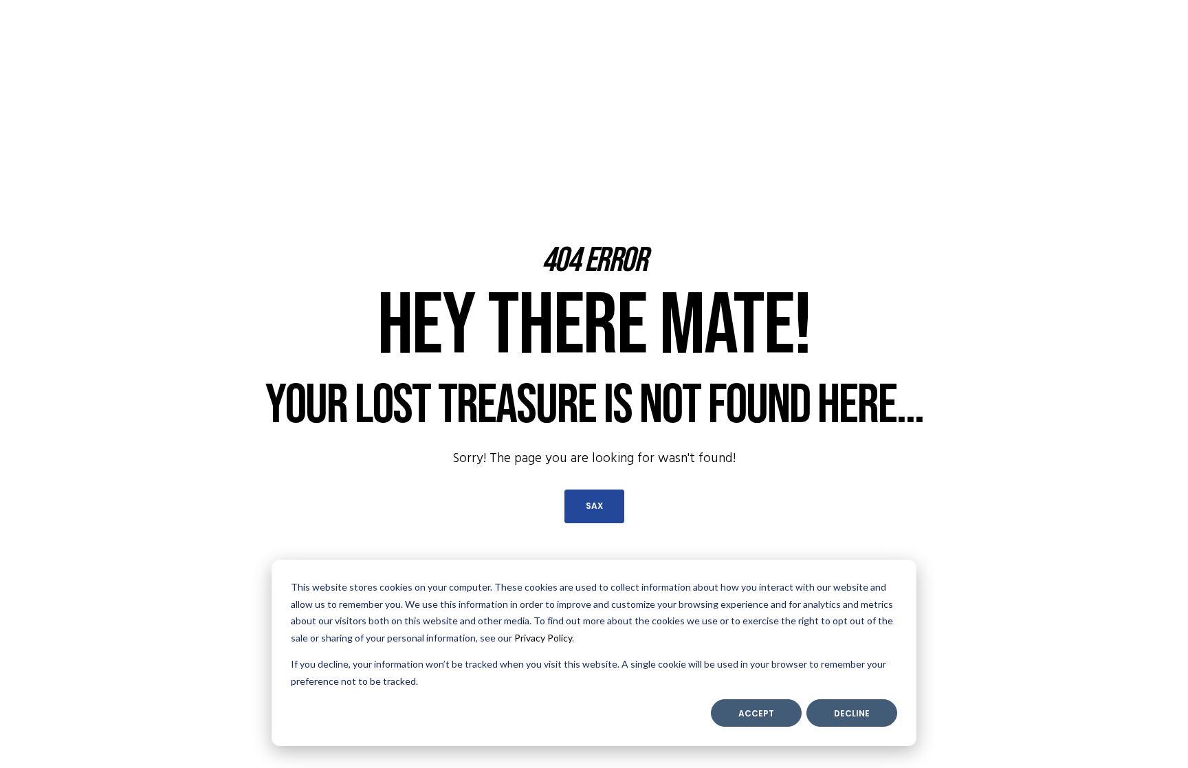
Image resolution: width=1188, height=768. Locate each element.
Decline (852, 713)
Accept (756, 713)
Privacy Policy (543, 638)
